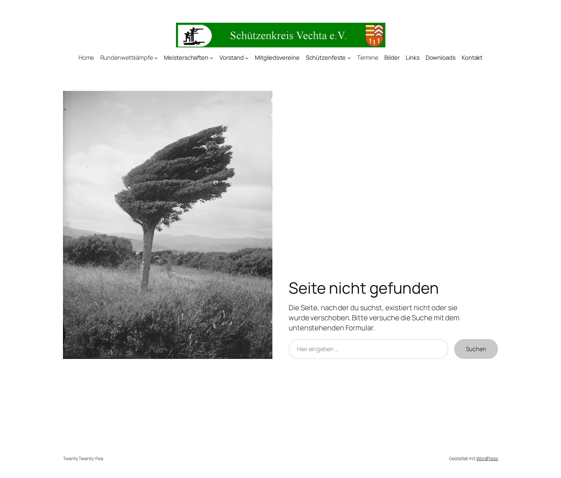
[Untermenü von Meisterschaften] (211, 58)
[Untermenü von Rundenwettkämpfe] (156, 58)
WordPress (487, 458)
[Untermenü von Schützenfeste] (349, 58)
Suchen (476, 349)
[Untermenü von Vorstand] (247, 58)
